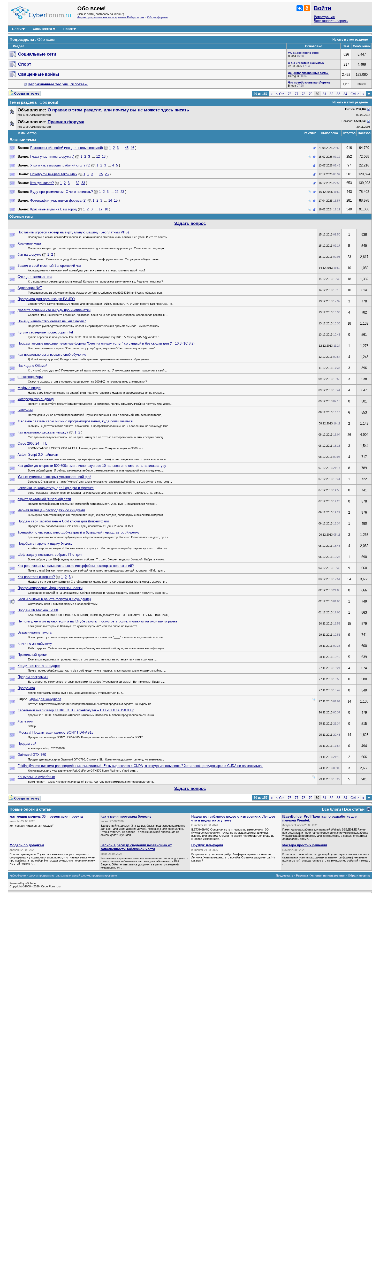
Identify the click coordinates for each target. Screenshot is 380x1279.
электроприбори (30, 377)
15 (116, 200)
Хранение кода (29, 243)
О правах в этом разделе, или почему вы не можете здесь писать (118, 110)
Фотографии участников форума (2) (58, 200)
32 (77, 183)
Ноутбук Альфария (207, 845)
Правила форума (66, 121)
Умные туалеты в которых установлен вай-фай (54, 477)
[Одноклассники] (307, 8)
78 (303, 94)
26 (107, 174)
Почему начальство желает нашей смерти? (52, 321)
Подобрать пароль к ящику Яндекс (45, 543)
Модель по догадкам (27, 845)
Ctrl (280, 94)
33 (83, 183)
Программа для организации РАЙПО (46, 299)
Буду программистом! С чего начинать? (61, 192)
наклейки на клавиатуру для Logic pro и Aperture (56, 488)
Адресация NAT (30, 288)
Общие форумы (157, 17)
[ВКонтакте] (300, 8)
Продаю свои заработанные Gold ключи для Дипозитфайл (63, 521)
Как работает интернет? (36, 577)
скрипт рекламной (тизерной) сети (44, 499)
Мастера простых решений (304, 845)
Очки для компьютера (35, 277)
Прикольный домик (32, 655)
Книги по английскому (35, 643)
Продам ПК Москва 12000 (38, 610)
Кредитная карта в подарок (39, 666)
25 (101, 174)
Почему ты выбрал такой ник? (53, 174)
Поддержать (284, 875)
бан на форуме (29, 254)
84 (345, 94)
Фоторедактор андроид (36, 399)
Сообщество (42, 29)
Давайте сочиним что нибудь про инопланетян (54, 310)
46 (132, 148)
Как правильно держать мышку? (43, 432)
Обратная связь (359, 875)
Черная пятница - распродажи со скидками (51, 510)
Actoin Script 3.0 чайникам (38, 454)
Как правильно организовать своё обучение (52, 354)
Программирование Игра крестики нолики (50, 588)
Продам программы (33, 677)
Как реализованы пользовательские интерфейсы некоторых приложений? (76, 566)
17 (100, 209)
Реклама (302, 875)
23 (122, 192)
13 (103, 156)
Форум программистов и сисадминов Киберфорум (110, 17)
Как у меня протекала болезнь (126, 816)
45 (126, 148)
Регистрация (324, 17)
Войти (322, 8)
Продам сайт (28, 743)
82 (331, 94)
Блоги (16, 29)
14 (110, 200)
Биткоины (25, 410)
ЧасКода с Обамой (32, 366)
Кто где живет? (42, 183)
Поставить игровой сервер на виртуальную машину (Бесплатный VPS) (73, 232)
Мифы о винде (29, 388)
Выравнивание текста (34, 632)
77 (296, 94)
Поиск (68, 29)
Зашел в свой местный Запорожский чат (49, 266)
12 (98, 156)
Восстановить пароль (331, 21)
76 (289, 94)
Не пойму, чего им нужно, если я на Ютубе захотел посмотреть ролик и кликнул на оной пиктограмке (97, 621)
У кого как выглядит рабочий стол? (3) (60, 165)
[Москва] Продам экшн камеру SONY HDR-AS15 (55, 732)
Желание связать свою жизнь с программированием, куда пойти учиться (75, 421)
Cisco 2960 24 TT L (32, 443)
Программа (26, 688)
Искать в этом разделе (350, 39)
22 (116, 192)
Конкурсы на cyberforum (36, 777)
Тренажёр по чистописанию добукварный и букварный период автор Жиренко (78, 532)
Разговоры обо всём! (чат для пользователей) (66, 148)
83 (338, 94)
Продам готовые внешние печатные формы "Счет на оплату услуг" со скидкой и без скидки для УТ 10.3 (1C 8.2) (106, 343)
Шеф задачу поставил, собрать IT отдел (50, 555)
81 (324, 94)
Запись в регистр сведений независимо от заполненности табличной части (136, 847)
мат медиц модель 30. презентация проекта (46, 816)
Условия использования (327, 875)
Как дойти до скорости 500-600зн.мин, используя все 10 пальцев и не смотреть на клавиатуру (92, 466)
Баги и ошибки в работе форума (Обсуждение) (54, 599)
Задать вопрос (190, 223)
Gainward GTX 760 (32, 755)
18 (106, 209)
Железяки (25, 721)
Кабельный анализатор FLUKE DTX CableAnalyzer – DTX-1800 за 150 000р (76, 710)
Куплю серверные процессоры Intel (45, 332)
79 (310, 94)
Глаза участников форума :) (52, 156)
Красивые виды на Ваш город (53, 209)
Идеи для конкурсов (45, 699)
